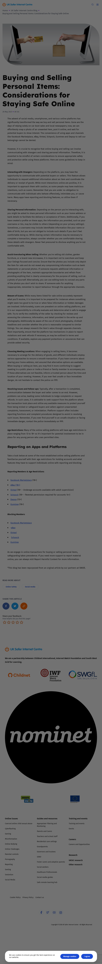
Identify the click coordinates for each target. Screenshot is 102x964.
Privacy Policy (25, 510)
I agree (87, 956)
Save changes (74, 511)
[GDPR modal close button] (80, 450)
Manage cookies (69, 956)
